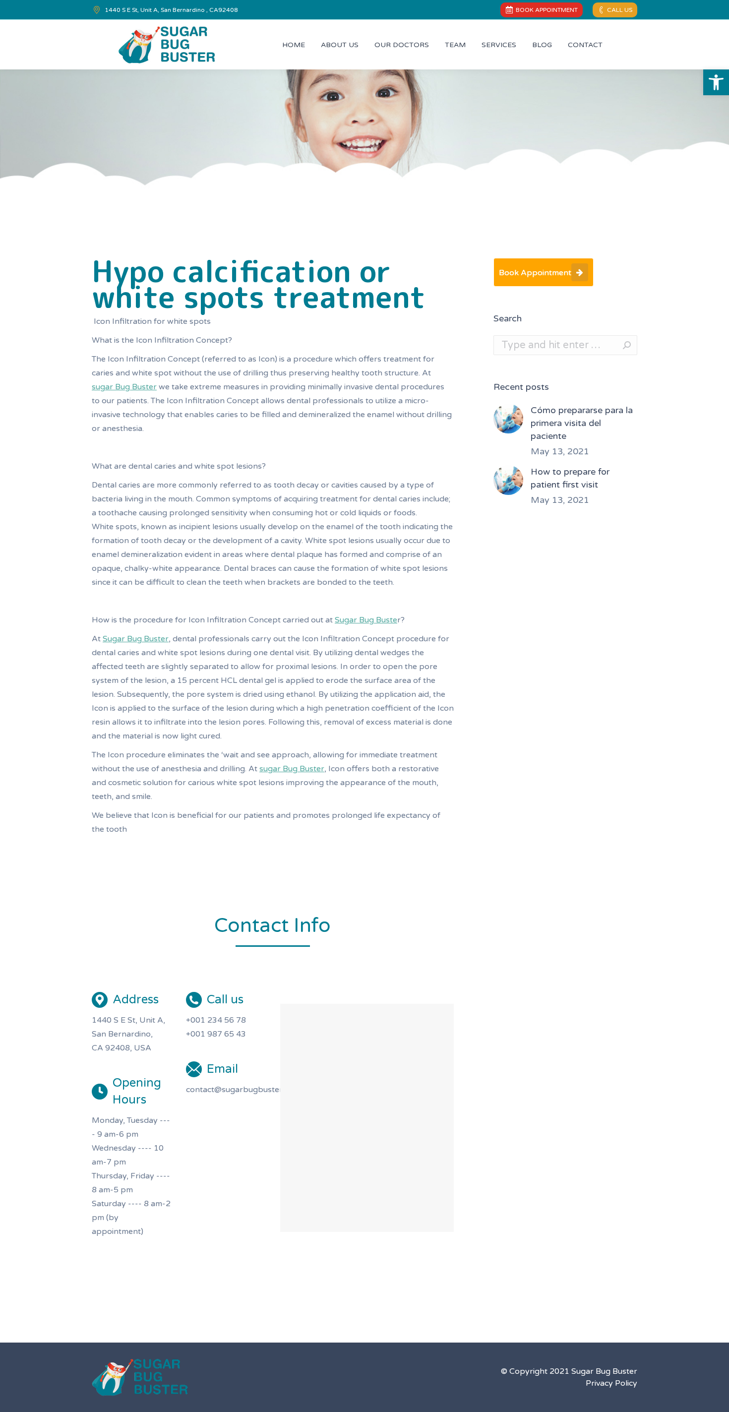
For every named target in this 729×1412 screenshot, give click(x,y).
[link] (716, 82)
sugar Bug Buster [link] (124, 387)
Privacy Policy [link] (611, 1383)
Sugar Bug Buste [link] (366, 620)
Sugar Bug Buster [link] (136, 639)
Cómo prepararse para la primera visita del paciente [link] (582, 423)
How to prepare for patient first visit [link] (570, 478)
